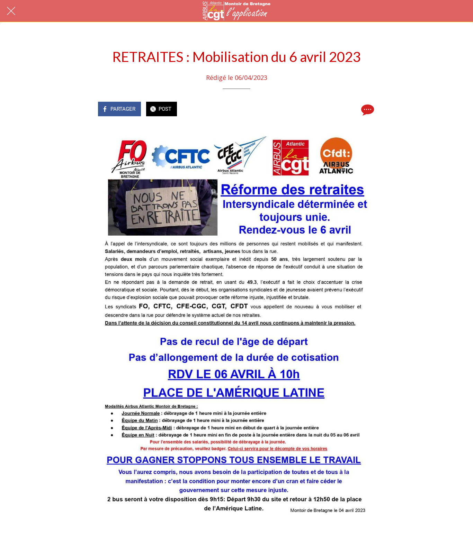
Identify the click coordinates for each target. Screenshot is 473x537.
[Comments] (366, 109)
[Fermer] (11, 11)
